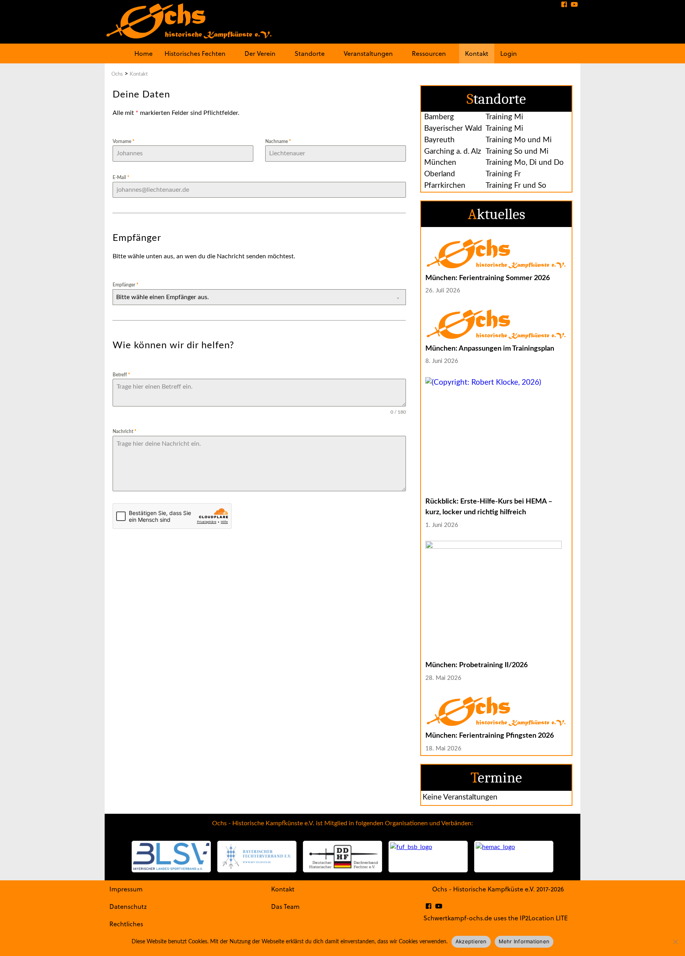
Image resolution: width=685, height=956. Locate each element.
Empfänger (125, 284)
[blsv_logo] (171, 856)
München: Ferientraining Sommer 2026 (487, 278)
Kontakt (476, 53)
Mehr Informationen (524, 941)
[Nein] (675, 942)
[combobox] (259, 297)
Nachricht (124, 431)
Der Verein (260, 53)
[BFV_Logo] (257, 856)
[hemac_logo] (513, 856)
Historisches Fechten (195, 53)
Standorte (310, 53)
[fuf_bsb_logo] (428, 856)
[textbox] (251, 297)
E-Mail (121, 177)
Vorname (123, 141)
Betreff (121, 374)
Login (508, 53)
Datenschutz (128, 906)
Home (143, 53)
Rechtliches (126, 923)
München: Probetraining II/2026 (476, 665)
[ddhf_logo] (342, 856)
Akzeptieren (471, 941)
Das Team (285, 906)
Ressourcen (429, 53)
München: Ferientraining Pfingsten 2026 (489, 735)
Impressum (126, 888)
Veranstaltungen (368, 53)
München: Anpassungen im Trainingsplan (489, 348)
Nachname (278, 141)
